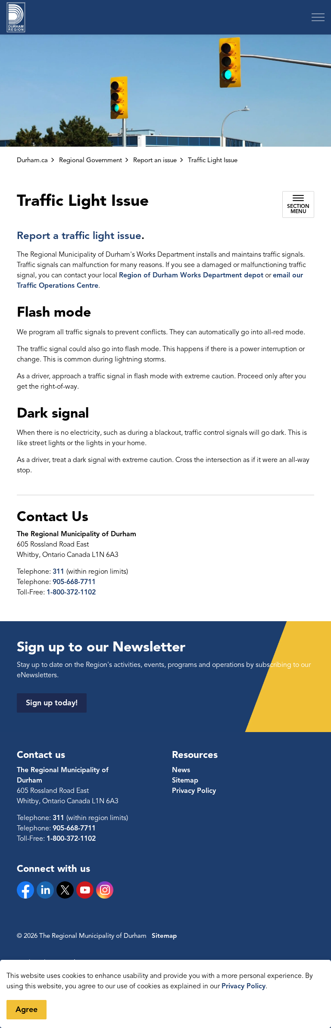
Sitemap (185, 780)
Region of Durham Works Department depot (191, 275)
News (181, 770)
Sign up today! (52, 702)
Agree (26, 1009)
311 (59, 571)
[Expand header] (318, 17)
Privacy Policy (243, 986)
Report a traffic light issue (79, 235)
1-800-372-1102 (71, 592)
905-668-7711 (74, 582)
